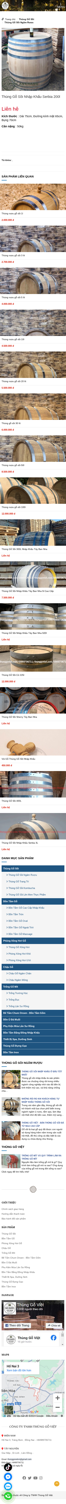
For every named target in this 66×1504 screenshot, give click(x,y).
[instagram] (40, 1478)
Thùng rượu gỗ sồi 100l (13, 507)
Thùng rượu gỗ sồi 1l (12, 213)
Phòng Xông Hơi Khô (19, 953)
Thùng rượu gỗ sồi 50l (13, 465)
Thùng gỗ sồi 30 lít (11, 423)
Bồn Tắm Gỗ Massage (20, 934)
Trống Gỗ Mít (10, 986)
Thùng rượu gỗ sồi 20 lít (14, 381)
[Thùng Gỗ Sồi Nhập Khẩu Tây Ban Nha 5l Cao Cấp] (33, 574)
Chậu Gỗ (8, 967)
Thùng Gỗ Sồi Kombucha (21, 888)
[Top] (56, 1483)
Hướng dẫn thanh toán (13, 1214)
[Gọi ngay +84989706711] (8, 1496)
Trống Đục (13, 999)
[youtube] (35, 1478)
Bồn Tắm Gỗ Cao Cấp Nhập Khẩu (26, 907)
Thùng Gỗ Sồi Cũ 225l (13, 675)
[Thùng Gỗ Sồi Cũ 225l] (33, 658)
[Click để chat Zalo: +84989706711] (8, 1486)
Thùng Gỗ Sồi (26, 19)
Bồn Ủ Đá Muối (11, 1019)
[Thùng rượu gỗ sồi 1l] (33, 197)
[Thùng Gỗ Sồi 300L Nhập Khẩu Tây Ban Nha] (33, 532)
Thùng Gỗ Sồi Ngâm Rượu (18, 22)
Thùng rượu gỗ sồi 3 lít (13, 255)
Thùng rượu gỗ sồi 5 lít (13, 297)
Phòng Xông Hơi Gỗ (14, 940)
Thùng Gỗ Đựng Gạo (15, 1045)
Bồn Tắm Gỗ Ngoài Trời (20, 927)
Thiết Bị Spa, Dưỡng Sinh (17, 1039)
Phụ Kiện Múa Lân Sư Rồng (18, 1026)
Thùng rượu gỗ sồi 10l (13, 339)
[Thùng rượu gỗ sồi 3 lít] (33, 239)
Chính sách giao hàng (13, 1209)
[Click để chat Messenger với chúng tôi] (8, 1477)
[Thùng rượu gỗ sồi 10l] (33, 323)
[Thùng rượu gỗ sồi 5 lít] (33, 281)
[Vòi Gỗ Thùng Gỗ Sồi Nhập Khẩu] (33, 742)
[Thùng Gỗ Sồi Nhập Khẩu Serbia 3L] (33, 826)
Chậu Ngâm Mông (18, 980)
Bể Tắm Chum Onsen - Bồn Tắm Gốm (24, 1013)
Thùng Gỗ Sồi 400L (11, 801)
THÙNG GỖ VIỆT (13, 1146)
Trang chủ (10, 19)
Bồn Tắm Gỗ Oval (18, 921)
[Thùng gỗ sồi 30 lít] (33, 406)
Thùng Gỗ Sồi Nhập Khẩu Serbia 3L (20, 843)
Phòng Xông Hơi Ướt (19, 960)
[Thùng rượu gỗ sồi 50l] (33, 448)
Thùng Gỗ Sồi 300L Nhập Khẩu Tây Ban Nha (24, 549)
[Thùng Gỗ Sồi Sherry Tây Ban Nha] (33, 700)
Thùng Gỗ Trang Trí (18, 881)
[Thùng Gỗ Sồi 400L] (33, 784)
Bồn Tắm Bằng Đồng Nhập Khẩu (21, 1032)
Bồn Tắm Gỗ (10, 901)
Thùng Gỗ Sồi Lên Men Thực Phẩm (27, 894)
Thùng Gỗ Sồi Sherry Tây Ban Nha (19, 717)
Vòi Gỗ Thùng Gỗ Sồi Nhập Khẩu (18, 759)
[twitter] (30, 1478)
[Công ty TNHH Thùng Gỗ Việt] (5, 5)
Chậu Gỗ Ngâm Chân (19, 973)
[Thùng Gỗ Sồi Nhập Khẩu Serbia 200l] (33, 59)
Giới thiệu (9, 1202)
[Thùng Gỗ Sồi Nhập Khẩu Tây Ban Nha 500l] (33, 616)
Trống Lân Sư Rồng (18, 1006)
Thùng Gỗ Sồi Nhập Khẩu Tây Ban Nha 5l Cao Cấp (28, 591)
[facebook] (24, 1478)
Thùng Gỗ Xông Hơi (18, 947)
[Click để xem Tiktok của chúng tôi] (8, 1467)
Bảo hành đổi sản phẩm (14, 1218)
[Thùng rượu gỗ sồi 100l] (33, 490)
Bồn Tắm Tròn (15, 914)
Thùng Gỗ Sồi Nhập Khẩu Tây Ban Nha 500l (24, 633)
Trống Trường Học (18, 993)
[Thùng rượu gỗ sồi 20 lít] (33, 364)
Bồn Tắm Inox (11, 1052)
